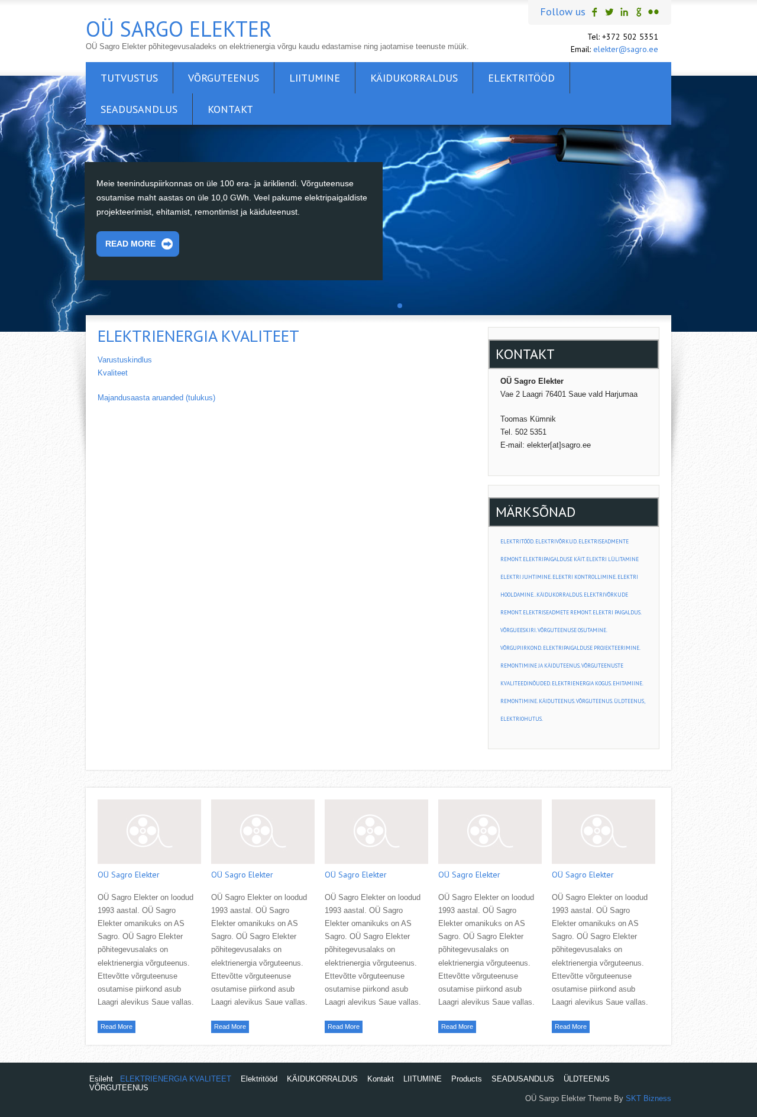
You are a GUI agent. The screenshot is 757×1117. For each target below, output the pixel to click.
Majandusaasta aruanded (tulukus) (156, 397)
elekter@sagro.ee (625, 49)
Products (466, 1078)
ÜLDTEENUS (587, 1078)
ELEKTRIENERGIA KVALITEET (175, 1078)
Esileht (101, 1078)
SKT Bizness (648, 1098)
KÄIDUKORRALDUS (414, 78)
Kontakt (230, 109)
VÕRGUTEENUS (223, 78)
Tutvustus (129, 78)
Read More (130, 243)
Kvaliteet (113, 372)
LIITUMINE (314, 78)
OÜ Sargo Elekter (179, 29)
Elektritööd (521, 78)
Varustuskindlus (125, 359)
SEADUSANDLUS (139, 109)
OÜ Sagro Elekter (129, 874)
